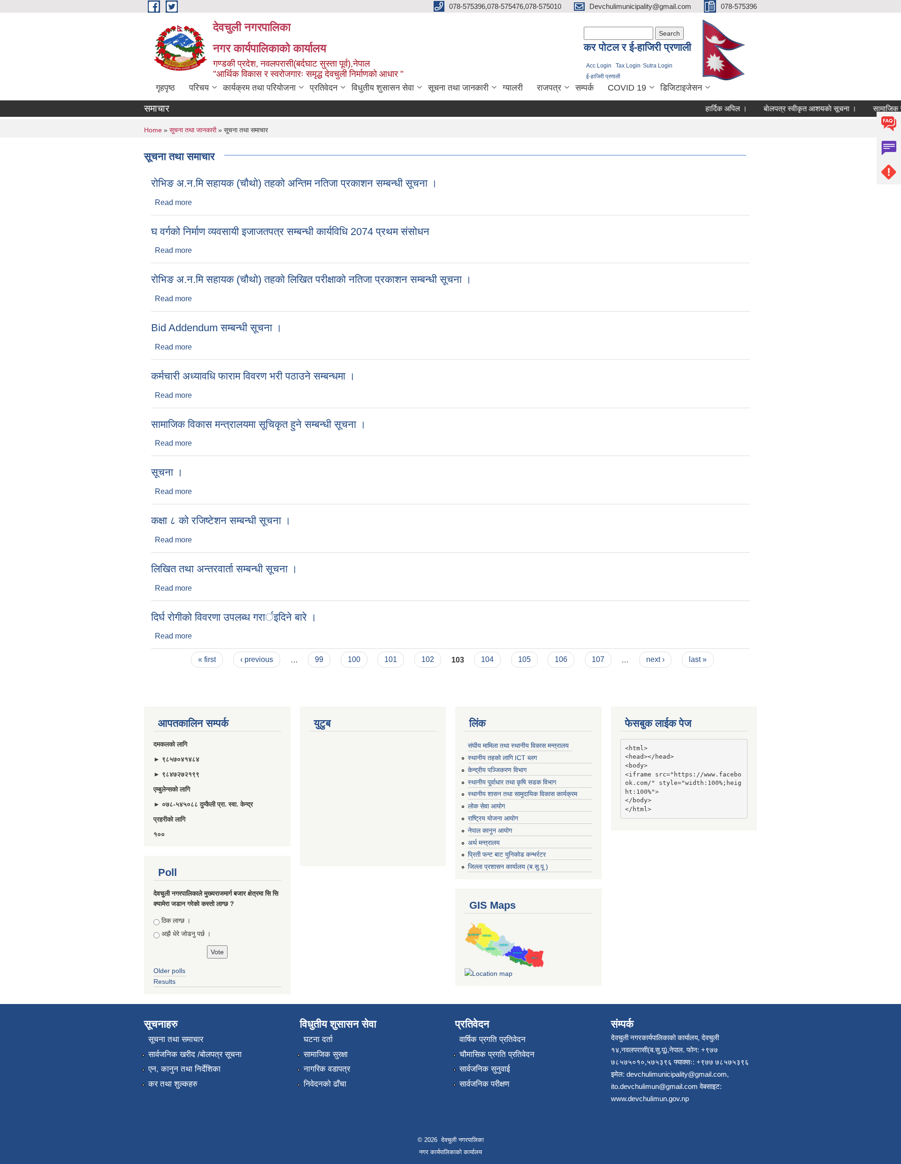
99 (319, 659)
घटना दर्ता (318, 1039)
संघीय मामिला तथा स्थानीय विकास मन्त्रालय (518, 745)
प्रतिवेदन (323, 87)
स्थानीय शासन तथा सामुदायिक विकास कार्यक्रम (522, 794)
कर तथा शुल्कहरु (173, 1084)
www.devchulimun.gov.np (650, 1099)
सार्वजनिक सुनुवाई (484, 1069)
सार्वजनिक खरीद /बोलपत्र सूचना (195, 1054)
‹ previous (256, 659)
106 (561, 659)
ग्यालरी (513, 87)
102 (427, 659)
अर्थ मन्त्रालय (484, 842)
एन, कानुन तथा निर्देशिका (184, 1069)
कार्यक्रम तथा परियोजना (259, 87)
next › (655, 659)
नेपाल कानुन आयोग (490, 830)
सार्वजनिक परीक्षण (484, 1084)
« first (207, 659)
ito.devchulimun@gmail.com (654, 1086)
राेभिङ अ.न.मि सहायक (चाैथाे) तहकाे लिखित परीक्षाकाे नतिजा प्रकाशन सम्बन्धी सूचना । (311, 279)
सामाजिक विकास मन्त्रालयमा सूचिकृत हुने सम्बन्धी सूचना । (258, 424)
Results (164, 981)
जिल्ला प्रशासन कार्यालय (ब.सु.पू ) (508, 866)
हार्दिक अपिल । (714, 109)
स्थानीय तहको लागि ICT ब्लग (502, 757)
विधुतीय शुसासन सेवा (382, 87)
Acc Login (598, 65)
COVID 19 (627, 87)
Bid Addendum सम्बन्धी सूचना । (216, 328)
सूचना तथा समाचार (175, 1039)
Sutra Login (657, 65)
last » (698, 659)
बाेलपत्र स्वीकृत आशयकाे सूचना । (797, 109)
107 (598, 659)
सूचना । (167, 472)
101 (390, 659)
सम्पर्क (584, 87)
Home (153, 130)
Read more (173, 202)
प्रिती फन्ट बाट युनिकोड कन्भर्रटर (507, 854)
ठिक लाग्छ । (176, 920)
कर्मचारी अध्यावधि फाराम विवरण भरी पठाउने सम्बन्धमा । (253, 376)
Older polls (169, 970)
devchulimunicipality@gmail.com (676, 1074)
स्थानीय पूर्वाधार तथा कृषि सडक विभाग (512, 782)
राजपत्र (549, 87)
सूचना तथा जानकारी (458, 87)
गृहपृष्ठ (165, 87)
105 (524, 659)
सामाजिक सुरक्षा (326, 1054)
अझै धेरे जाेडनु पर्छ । (186, 933)
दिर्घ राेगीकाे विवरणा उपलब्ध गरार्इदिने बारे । (234, 617)
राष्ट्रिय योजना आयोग (493, 818)
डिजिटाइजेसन (681, 87)
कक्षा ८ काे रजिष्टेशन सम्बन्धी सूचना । (221, 520)
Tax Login (628, 65)
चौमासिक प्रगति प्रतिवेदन (496, 1054)
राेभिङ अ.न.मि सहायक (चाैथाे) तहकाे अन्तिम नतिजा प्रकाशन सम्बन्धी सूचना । (294, 183)
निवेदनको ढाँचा (325, 1084)
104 (487, 659)
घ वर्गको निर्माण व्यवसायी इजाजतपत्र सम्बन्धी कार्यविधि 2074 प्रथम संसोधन (290, 231)
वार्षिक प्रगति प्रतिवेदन (492, 1039)
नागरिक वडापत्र (327, 1069)
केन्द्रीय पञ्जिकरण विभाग (497, 770)
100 (354, 659)
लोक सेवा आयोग (486, 806)
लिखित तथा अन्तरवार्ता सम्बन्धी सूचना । (224, 569)
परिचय (199, 87)
